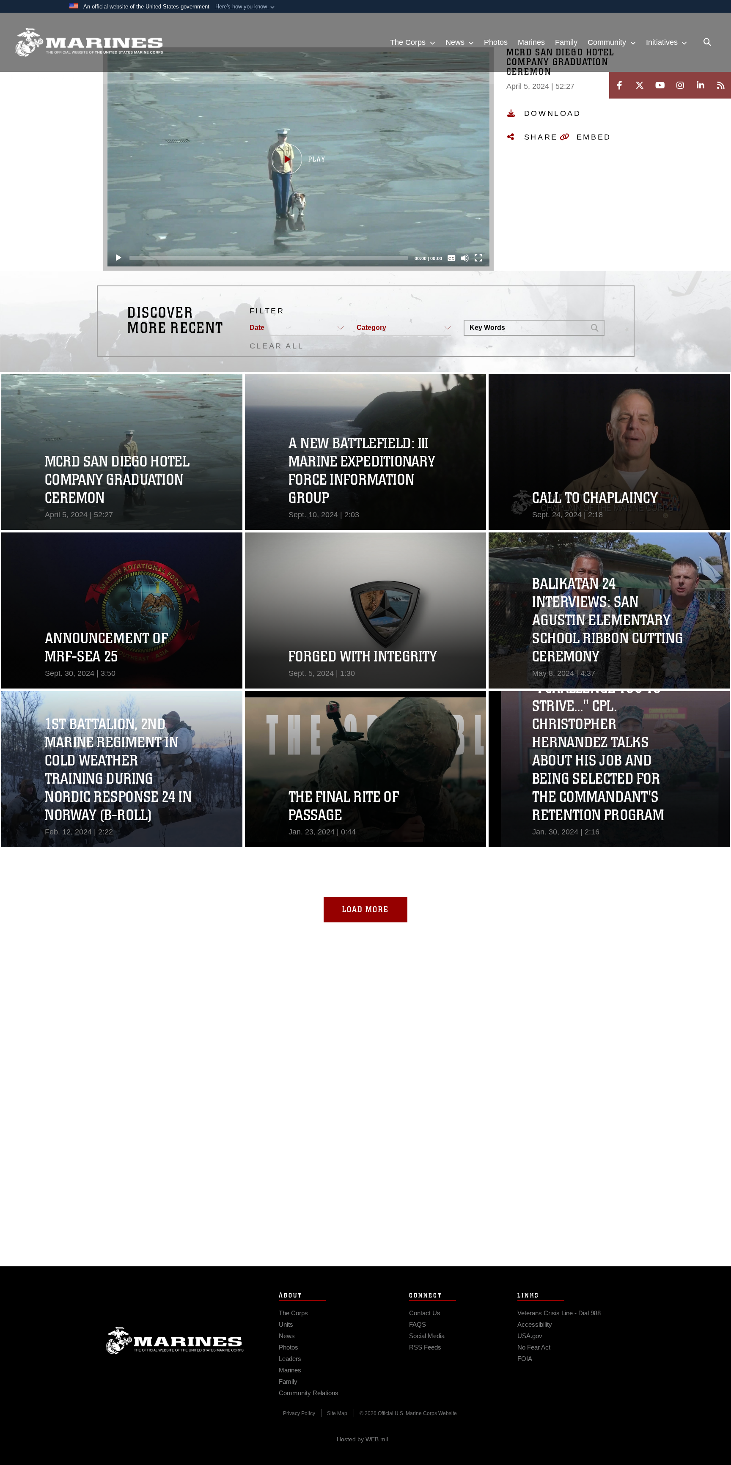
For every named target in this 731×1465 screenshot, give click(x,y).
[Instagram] (680, 85)
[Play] (118, 258)
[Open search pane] (707, 42)
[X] (639, 85)
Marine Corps (174, 1341)
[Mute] (465, 258)
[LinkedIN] (700, 85)
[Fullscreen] (478, 258)
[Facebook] (619, 85)
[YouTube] (660, 85)
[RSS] (721, 85)
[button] (245, 7)
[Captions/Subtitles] (451, 258)
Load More (365, 909)
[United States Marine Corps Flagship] (89, 42)
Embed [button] (594, 137)
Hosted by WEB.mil (362, 1439)
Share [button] (541, 137)
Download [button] (552, 113)
